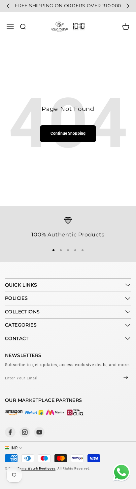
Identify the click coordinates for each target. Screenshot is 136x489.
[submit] (120, 378)
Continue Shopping (68, 133)
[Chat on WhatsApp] (120, 473)
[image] (44, 412)
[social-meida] (10, 432)
